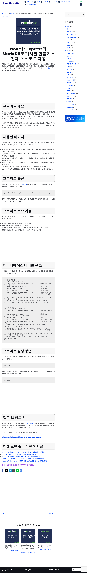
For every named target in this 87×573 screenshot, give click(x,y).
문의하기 (45, 2)
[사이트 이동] (79, 570)
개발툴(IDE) (70, 83)
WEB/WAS (70, 80)
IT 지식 (67, 26)
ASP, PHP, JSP (71, 64)
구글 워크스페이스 (71, 37)
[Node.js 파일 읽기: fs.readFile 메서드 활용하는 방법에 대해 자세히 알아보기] (28, 536)
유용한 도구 (70, 96)
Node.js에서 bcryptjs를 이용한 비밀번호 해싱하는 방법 (21, 456)
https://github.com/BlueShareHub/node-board (21, 437)
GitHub (24, 184)
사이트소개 (29, 2)
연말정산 (69, 91)
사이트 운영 (68, 101)
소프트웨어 (70, 42)
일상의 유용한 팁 (71, 93)
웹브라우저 (70, 32)
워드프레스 (70, 107)
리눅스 (68, 74)
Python (69, 69)
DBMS (69, 72)
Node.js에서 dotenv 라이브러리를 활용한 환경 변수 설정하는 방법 (24, 461)
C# (68, 66)
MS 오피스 (70, 34)
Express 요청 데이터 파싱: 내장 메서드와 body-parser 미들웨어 (24, 459)
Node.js (7, 551)
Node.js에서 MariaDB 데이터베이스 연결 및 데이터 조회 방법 (23, 452)
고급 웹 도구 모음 (31, 4)
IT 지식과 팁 (70, 85)
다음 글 (52, 513)
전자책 (38, 2)
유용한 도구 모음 (65, 2)
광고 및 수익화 (70, 104)
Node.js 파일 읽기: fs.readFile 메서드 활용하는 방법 (28, 547)
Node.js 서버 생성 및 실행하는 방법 (44, 546)
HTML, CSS (70, 53)
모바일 (68, 40)
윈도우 (68, 29)
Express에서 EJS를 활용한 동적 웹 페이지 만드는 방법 (20, 454)
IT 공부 (67, 50)
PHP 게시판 (48, 68)
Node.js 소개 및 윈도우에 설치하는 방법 (12, 547)
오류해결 (69, 48)
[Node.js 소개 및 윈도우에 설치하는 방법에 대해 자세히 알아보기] (12, 536)
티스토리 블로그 (71, 110)
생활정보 (67, 88)
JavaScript (70, 56)
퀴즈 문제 (69, 99)
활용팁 (68, 45)
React (69, 58)
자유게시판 (53, 2)
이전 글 (4, 513)
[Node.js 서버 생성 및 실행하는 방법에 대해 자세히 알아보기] (45, 536)
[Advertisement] (28, 86)
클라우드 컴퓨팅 (71, 77)
